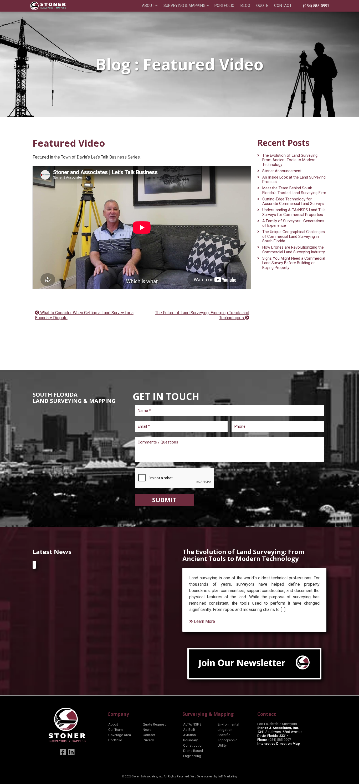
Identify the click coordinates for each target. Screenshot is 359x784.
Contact (283, 6)
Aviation (189, 735)
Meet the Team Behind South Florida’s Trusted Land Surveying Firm (294, 190)
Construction (193, 745)
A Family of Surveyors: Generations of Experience (293, 223)
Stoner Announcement (281, 171)
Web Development (202, 776)
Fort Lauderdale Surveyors (277, 724)
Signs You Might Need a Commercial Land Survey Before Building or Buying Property (293, 263)
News (147, 730)
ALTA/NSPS (192, 724)
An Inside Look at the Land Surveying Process (294, 179)
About (148, 6)
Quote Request (154, 724)
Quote (262, 6)
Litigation (225, 730)
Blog (245, 6)
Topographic (227, 740)
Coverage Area (119, 735)
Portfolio (224, 6)
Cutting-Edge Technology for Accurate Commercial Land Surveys (293, 201)
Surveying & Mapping (184, 6)
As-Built (189, 730)
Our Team (115, 730)
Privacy (148, 740)
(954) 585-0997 (316, 5)
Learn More (204, 621)
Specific (224, 735)
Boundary (190, 740)
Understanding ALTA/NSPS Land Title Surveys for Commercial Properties (294, 212)
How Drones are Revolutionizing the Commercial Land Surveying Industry (293, 249)
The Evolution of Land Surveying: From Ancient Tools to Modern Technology (290, 160)
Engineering (192, 756)
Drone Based (193, 751)
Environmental (228, 724)
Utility (222, 745)
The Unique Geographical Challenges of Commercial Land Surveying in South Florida (293, 236)
